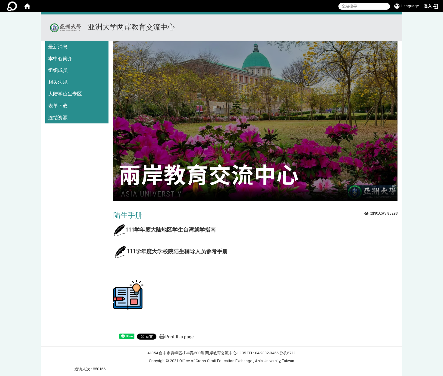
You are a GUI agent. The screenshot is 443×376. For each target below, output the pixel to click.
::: (395, 22)
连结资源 (58, 117)
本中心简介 (60, 58)
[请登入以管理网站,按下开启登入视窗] (12, 6)
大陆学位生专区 (65, 94)
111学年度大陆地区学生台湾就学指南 (171, 229)
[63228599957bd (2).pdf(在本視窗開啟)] (114, 251)
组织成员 (58, 70)
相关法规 (58, 82)
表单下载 (58, 106)
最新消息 (58, 47)
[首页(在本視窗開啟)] (27, 6)
